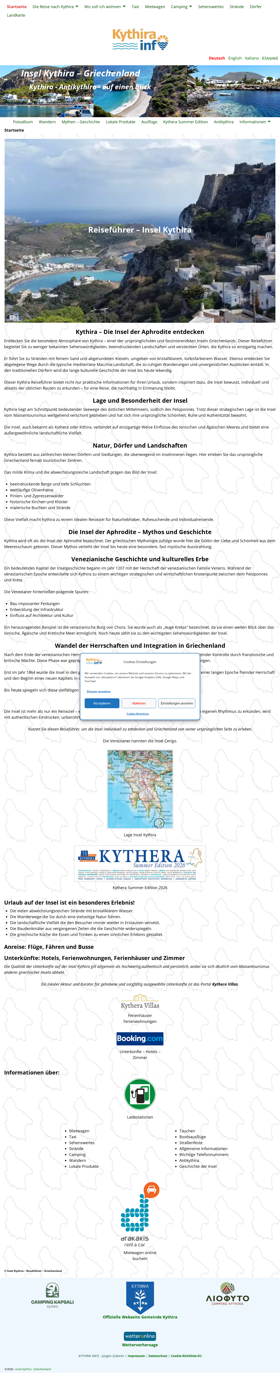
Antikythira (224, 121)
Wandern (47, 121)
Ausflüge (149, 121)
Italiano (252, 58)
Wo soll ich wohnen (102, 6)
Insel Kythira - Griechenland (33, 1369)
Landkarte (16, 15)
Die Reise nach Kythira (53, 6)
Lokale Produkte (120, 121)
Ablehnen (138, 703)
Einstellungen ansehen (177, 703)
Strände (237, 6)
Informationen (253, 121)
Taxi (135, 6)
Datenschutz (158, 1356)
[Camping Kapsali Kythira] (52, 1307)
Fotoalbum (23, 121)
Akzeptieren (101, 703)
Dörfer (256, 6)
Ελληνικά (270, 58)
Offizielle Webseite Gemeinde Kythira (140, 1317)
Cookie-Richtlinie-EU (186, 1356)
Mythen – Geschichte (81, 121)
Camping (179, 6)
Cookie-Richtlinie (138, 714)
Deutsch (217, 58)
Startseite (17, 6)
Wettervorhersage (140, 1344)
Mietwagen (155, 6)
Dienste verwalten (99, 691)
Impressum (136, 1356)
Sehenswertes (211, 6)
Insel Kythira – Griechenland (80, 73)
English (235, 58)
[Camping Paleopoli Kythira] (227, 1304)
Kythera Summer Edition (185, 121)
